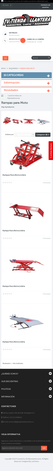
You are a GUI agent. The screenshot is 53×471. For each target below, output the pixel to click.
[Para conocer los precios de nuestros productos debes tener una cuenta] (26, 1)
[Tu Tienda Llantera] (26, 20)
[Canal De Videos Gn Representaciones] (13, 97)
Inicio (3, 68)
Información (12, 82)
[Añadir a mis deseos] (5, 188)
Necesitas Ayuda (16, 39)
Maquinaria (13, 68)
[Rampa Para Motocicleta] (26, 211)
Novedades (11, 90)
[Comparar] (10, 188)
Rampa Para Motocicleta (14, 230)
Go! (44, 448)
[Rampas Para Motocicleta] (26, 155)
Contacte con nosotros (45, 6)
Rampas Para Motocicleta (14, 175)
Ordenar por (9, 134)
